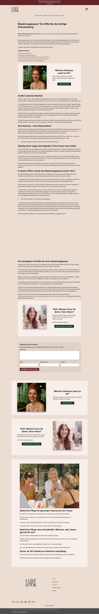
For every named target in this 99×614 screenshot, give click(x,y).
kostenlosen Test (45, 34)
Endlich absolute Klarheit (24, 53)
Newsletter (32, 609)
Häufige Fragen (54, 15)
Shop (53, 579)
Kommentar (23, 349)
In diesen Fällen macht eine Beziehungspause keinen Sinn (33, 59)
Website (63, 362)
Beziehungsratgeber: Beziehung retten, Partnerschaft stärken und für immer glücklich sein (41, 296)
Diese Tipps (50, 186)
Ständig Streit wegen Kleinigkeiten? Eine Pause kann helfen (33, 57)
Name (21, 362)
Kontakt (62, 15)
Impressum (39, 609)
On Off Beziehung (73, 131)
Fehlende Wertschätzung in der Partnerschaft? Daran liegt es (40, 142)
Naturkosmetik (39, 15)
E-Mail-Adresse (44, 362)
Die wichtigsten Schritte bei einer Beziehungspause (31, 61)
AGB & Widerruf (54, 609)
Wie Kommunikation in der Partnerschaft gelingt (35, 199)
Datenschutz (45, 609)
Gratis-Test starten (26, 35)
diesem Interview (33, 106)
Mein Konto (55, 582)
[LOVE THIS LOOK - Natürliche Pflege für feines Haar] (15, 9)
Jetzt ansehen (49, 4)
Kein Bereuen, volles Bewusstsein (27, 55)
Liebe (19, 21)
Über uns (46, 15)
